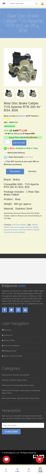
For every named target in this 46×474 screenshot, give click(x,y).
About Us (8, 330)
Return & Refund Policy (12, 356)
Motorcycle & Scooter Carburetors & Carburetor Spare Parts (21, 391)
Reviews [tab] (32, 171)
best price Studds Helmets (21, 227)
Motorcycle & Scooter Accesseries (15, 375)
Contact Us (8, 335)
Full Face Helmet (19, 225)
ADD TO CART (19, 143)
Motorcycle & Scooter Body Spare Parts (18, 385)
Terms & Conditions (11, 346)
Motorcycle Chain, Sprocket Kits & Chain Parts (20, 398)
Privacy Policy (9, 340)
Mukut (21, 116)
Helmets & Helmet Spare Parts (14, 380)
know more (28, 157)
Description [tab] (15, 171)
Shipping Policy (10, 351)
